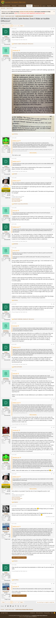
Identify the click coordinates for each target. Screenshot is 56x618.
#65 (53, 177)
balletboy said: (16, 140)
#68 (53, 247)
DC (9, 443)
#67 (53, 224)
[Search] (53, 6)
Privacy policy (47, 613)
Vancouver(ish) (7, 44)
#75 (53, 454)
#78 (53, 523)
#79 (53, 564)
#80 (53, 583)
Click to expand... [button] (33, 152)
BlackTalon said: (16, 457)
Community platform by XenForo (20, 615)
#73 (53, 399)
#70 (53, 323)
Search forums (9, 8)
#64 (53, 158)
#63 (53, 137)
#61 (53, 28)
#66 (53, 207)
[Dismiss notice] (53, 11)
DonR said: (15, 210)
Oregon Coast (7, 539)
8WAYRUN (35, 616)
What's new (36, 5)
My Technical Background (17, 200)
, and (21, 203)
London (8, 520)
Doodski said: (15, 50)
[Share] (51, 29)
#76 (53, 473)
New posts (3, 8)
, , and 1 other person (23, 43)
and (18, 366)
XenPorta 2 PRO (22, 616)
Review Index (21, 5)
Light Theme (5, 613)
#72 (53, 370)
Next (21, 25)
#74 (53, 427)
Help (52, 613)
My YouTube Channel (16, 201)
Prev (3, 25)
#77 (53, 506)
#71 (53, 344)
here (18, 13)
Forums (29, 5)
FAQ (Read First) (6, 5)
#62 (53, 47)
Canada (8, 152)
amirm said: (15, 250)
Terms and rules (39, 613)
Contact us (32, 613)
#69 (53, 304)
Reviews (14, 5)
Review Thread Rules (16, 198)
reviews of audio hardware (26, 11)
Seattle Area (7, 197)
